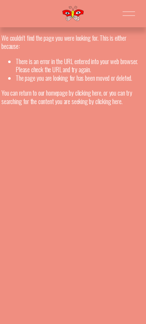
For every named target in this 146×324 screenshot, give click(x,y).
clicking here (88, 92)
